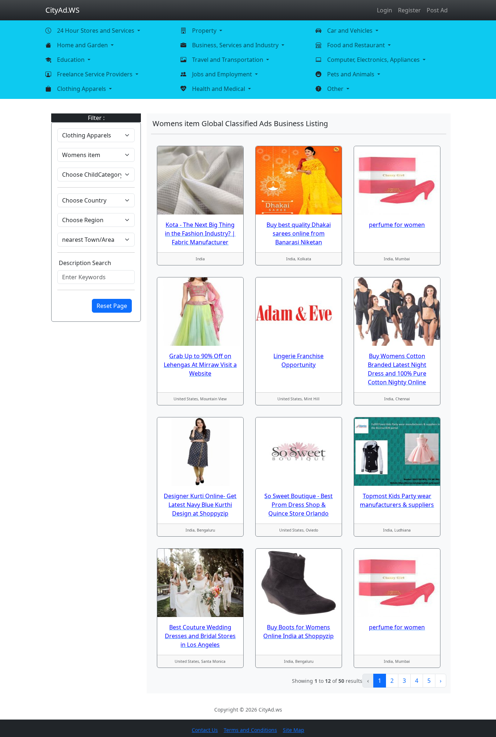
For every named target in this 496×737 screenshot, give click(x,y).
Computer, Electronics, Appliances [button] (374, 60)
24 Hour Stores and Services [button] (96, 31)
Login (384, 10)
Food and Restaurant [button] (356, 45)
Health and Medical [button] (219, 89)
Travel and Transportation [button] (228, 60)
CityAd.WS (62, 10)
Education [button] (71, 60)
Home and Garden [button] (83, 45)
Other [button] (336, 89)
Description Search (85, 263)
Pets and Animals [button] (351, 74)
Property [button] (205, 31)
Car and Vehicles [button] (350, 31)
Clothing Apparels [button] (82, 89)
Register (409, 10)
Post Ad (437, 10)
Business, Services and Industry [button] (236, 45)
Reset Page (112, 306)
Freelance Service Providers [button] (95, 74)
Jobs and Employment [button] (222, 74)
